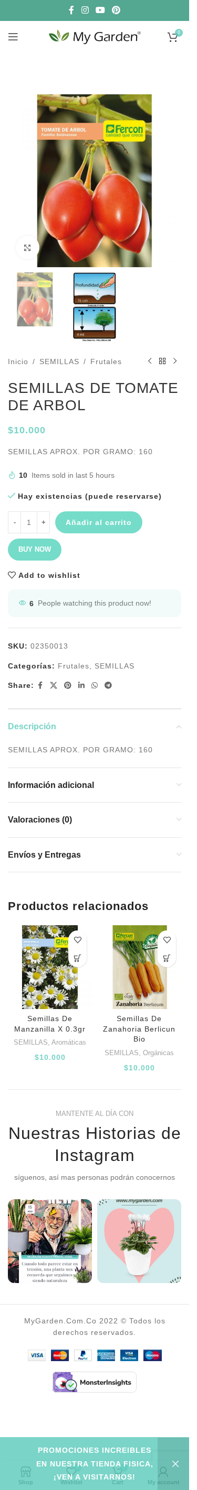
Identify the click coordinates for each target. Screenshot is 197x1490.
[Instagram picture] (50, 1241)
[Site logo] (94, 36)
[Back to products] (162, 361)
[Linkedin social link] (81, 685)
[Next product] (175, 361)
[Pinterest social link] (116, 10)
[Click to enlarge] (27, 247)
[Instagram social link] (85, 10)
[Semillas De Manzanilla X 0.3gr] (50, 967)
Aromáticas (68, 1042)
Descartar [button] (173, 1464)
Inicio (18, 361)
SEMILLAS (59, 361)
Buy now (34, 549)
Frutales (106, 361)
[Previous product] (149, 361)
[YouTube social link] (100, 10)
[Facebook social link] (71, 10)
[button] (77, 958)
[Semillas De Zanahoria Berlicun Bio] (139, 967)
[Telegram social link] (108, 685)
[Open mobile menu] (13, 36)
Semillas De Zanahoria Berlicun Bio (139, 1028)
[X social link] (54, 685)
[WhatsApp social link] (94, 685)
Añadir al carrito (99, 522)
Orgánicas (158, 1053)
